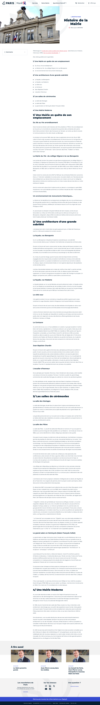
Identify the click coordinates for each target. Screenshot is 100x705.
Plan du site (73, 703)
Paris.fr (64, 699)
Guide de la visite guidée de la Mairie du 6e (54, 51)
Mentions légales (28, 703)
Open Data (55, 703)
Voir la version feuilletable (51, 53)
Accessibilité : (42, 703)
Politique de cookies (64, 703)
